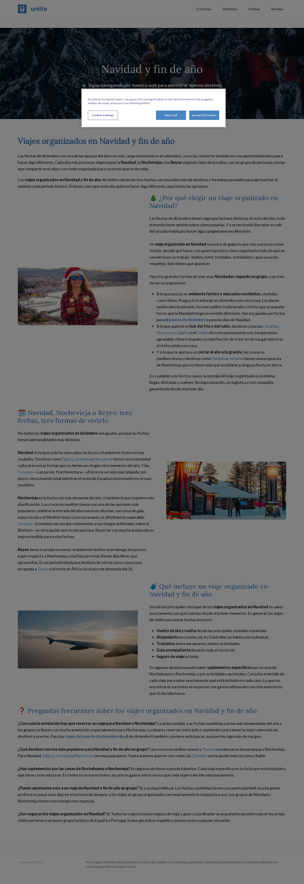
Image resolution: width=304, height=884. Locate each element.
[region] (153, 107)
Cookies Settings (103, 115)
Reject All (171, 115)
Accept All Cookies (204, 115)
